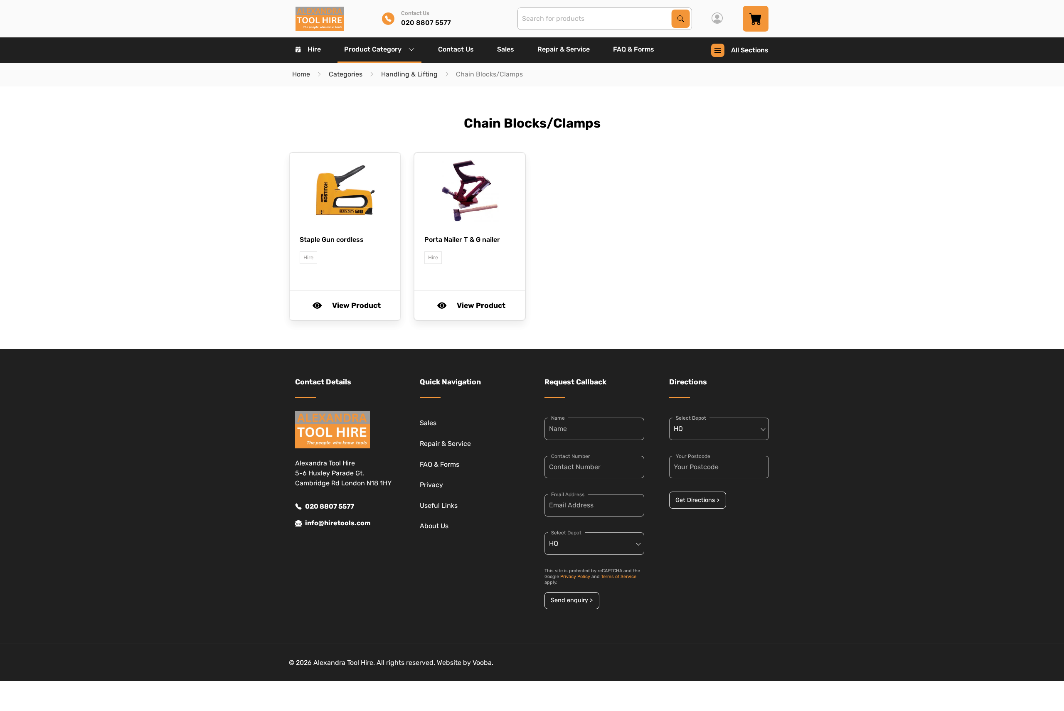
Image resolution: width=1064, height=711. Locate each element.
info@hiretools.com (338, 523)
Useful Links (439, 505)
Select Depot (566, 533)
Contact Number (570, 456)
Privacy (431, 485)
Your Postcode (693, 456)
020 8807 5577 (329, 506)
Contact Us (456, 49)
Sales (505, 49)
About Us (434, 526)
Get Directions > (697, 500)
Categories (345, 74)
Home (301, 74)
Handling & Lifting (409, 74)
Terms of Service (618, 576)
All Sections (749, 50)
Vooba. (483, 663)
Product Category (372, 49)
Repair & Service (563, 49)
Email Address (567, 494)
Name (558, 418)
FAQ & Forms (633, 49)
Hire (314, 49)
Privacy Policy (575, 576)
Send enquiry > (572, 600)
